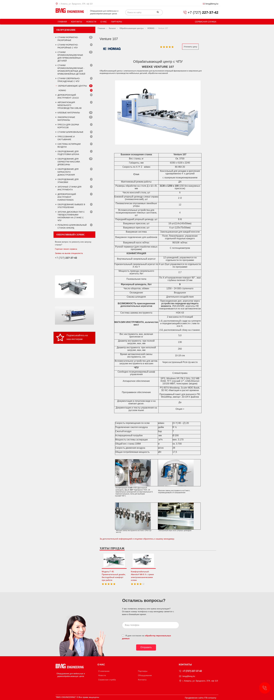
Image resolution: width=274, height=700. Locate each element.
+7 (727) (203, 12)
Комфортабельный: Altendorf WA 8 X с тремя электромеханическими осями (142, 575)
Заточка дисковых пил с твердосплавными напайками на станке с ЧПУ (71, 216)
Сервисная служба (205, 22)
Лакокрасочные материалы (66, 118)
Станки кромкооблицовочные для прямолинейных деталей (70, 56)
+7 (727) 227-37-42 (192, 671)
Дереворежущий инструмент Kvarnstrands (67, 197)
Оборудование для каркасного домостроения (68, 172)
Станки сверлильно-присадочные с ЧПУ (69, 79)
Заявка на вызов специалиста (69, 253)
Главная (62, 22)
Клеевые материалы (69, 112)
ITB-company (210, 698)
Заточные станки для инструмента (69, 188)
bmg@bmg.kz (212, 4)
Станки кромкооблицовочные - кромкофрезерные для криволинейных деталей (71, 69)
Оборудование (145, 675)
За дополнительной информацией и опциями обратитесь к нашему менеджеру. (137, 539)
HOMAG (62, 90)
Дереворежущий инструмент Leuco (68, 96)
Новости (91, 22)
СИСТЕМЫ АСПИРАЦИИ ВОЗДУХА (69, 145)
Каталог (112, 28)
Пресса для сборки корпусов (68, 126)
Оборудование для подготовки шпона (68, 152)
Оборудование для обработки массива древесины (69, 162)
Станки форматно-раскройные (68, 38)
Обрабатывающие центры (72, 86)
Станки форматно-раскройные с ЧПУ (68, 46)
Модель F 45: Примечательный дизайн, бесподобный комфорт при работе (114, 575)
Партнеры (116, 22)
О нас (103, 22)
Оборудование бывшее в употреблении (71, 205)
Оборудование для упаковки (68, 180)
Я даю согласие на (146, 637)
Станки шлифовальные (70, 132)
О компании (103, 671)
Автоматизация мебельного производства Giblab (69, 105)
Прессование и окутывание (66, 138)
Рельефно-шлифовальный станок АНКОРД (72, 226)
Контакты (76, 22)
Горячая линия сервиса (66, 249)
